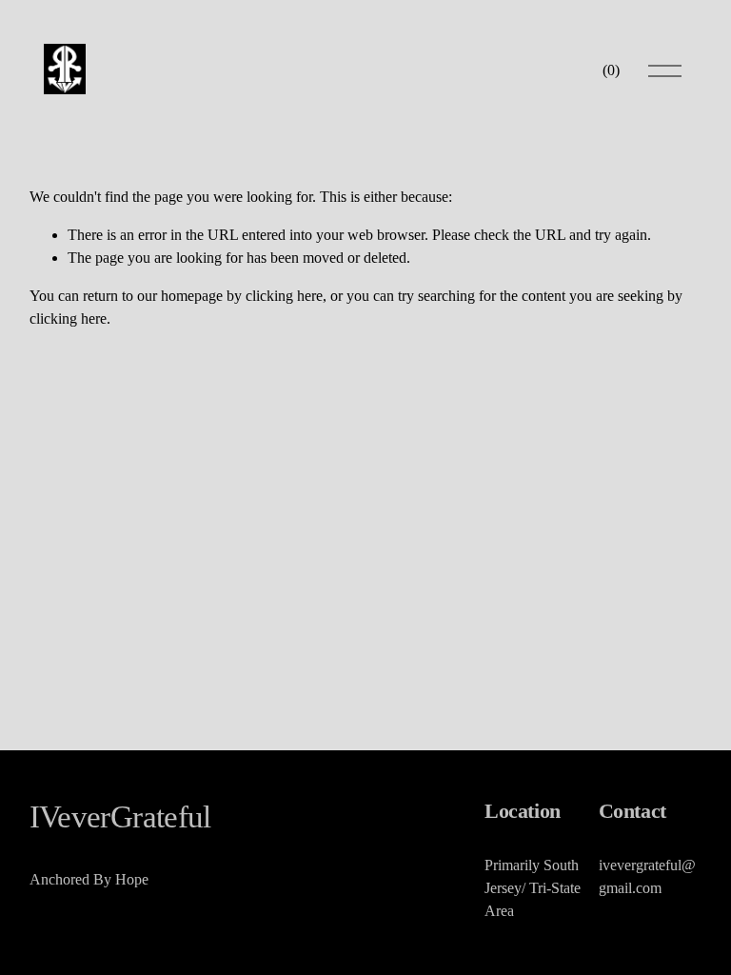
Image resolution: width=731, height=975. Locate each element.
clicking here (284, 296)
